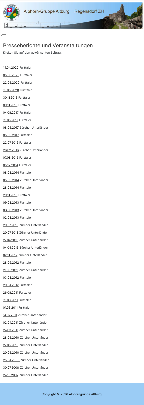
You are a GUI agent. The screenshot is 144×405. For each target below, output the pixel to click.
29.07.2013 (10, 225)
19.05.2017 (10, 120)
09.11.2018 (10, 105)
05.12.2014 (10, 165)
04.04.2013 (11, 247)
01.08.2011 (10, 307)
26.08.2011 (10, 292)
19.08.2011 (10, 300)
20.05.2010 (11, 352)
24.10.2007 (10, 375)
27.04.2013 (10, 240)
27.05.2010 (10, 345)
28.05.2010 (11, 337)
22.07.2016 (10, 142)
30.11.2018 (10, 97)
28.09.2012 (11, 262)
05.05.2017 (11, 135)
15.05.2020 (11, 90)
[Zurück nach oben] (139, 400)
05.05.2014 (11, 180)
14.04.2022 (11, 67)
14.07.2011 (10, 315)
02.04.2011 (10, 322)
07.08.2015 (10, 157)
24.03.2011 (10, 330)
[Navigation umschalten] (4, 35)
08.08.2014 (11, 172)
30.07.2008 (11, 367)
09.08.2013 (11, 202)
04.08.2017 (11, 112)
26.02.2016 (11, 150)
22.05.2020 (11, 82)
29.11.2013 (10, 195)
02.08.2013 (11, 217)
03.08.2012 (11, 277)
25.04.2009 (11, 360)
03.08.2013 (11, 210)
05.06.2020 (11, 75)
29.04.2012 (11, 285)
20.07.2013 (10, 232)
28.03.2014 (11, 187)
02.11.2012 (10, 255)
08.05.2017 (11, 127)
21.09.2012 (10, 270)
